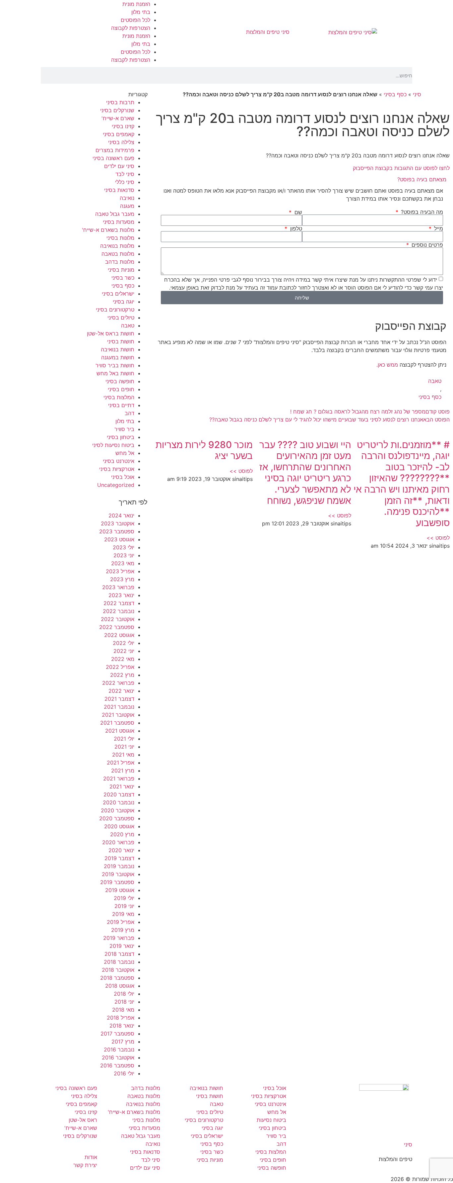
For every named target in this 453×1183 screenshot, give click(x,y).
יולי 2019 (124, 898)
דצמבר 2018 (119, 954)
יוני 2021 (124, 746)
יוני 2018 (124, 1001)
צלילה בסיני (121, 142)
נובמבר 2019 (119, 866)
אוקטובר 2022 (117, 619)
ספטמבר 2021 (117, 722)
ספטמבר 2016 (117, 1065)
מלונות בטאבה (117, 253)
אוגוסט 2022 (119, 635)
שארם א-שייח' (117, 118)
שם (297, 212)
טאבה (434, 381)
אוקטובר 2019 (118, 874)
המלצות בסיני (118, 397)
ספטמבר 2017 (117, 1033)
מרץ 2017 (122, 1041)
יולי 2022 (123, 643)
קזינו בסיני (123, 126)
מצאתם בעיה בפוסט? (421, 179)
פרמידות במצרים (115, 150)
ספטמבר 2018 (117, 977)
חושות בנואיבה (117, 349)
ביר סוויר (124, 429)
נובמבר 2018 (119, 961)
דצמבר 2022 (118, 603)
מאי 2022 (122, 659)
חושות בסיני (120, 341)
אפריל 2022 (120, 667)
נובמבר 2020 (118, 802)
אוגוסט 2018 (119, 985)
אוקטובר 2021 (118, 714)
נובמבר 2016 (119, 1049)
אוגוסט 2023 (119, 539)
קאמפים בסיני (118, 134)
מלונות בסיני (120, 237)
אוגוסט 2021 (119, 730)
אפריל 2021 (120, 762)
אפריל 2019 (120, 922)
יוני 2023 (123, 555)
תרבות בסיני (120, 102)
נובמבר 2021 (119, 706)
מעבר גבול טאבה (114, 214)
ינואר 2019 (121, 946)
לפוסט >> (438, 537)
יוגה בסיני (123, 301)
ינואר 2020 (121, 850)
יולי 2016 (124, 1073)
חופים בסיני (121, 389)
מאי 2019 (123, 914)
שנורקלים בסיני (117, 110)
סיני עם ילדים (119, 166)
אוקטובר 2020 (117, 810)
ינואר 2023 (121, 595)
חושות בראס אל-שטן (110, 333)
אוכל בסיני (122, 477)
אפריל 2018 (120, 1017)
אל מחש (124, 453)
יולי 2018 (124, 993)
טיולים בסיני (120, 317)
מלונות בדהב (119, 261)
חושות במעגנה (117, 357)
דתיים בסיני (121, 405)
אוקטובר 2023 (117, 523)
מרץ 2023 (122, 579)
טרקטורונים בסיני (115, 309)
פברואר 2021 (118, 778)
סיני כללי (124, 182)
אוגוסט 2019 (119, 890)
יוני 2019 (124, 906)
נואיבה (127, 198)
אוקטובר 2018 (118, 969)
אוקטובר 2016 (118, 1057)
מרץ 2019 (122, 930)
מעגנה (127, 206)
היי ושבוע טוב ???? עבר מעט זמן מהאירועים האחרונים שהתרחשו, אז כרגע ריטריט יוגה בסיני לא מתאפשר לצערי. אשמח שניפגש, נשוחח (305, 472)
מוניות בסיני (121, 269)
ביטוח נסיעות (271, 1120)
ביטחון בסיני (120, 437)
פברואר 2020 (118, 842)
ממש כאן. (387, 364)
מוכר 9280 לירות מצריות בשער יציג (204, 450)
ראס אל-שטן (83, 1120)
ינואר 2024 (121, 515)
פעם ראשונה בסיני (113, 158)
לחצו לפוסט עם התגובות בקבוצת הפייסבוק (401, 168)
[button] (302, 179)
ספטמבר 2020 (116, 818)
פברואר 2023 (118, 587)
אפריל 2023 (120, 571)
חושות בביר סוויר (115, 365)
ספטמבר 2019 (117, 882)
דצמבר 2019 (119, 858)
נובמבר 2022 (118, 611)
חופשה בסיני (119, 381)
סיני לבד (124, 174)
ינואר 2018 (121, 1025)
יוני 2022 (123, 651)
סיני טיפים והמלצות (268, 32)
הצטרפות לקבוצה (130, 28)
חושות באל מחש (115, 373)
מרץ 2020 (122, 834)
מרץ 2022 (122, 675)
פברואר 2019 (118, 938)
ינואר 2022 (121, 690)
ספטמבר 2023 (116, 531)
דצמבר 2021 (119, 698)
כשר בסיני (122, 277)
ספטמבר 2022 (116, 627)
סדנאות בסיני (119, 190)
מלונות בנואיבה (117, 245)
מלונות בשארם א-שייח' (108, 230)
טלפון (295, 228)
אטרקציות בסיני (116, 469)
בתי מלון (140, 12)
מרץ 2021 (122, 770)
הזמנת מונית (136, 4)
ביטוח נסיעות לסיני (113, 445)
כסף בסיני (395, 94)
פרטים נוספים (426, 244)
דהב (129, 413)
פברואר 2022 (118, 683)
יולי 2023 (123, 547)
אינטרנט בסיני (118, 461)
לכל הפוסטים (135, 20)
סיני (417, 94)
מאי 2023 (122, 563)
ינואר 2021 (121, 786)
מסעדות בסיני (118, 222)
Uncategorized (115, 485)
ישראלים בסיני (118, 293)
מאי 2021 (123, 754)
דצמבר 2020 (118, 794)
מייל (437, 228)
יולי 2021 (124, 738)
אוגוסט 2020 (119, 826)
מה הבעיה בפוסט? (421, 212)
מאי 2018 (123, 1009)
